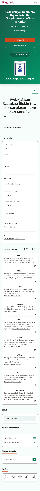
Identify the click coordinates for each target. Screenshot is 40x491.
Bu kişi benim (20, 184)
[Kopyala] (34, 266)
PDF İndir (19, 40)
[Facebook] (5, 477)
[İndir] (34, 459)
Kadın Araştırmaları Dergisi (20, 78)
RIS (27, 249)
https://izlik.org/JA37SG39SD (14, 239)
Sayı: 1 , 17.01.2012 (12, 419)
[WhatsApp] (13, 477)
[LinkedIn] (27, 477)
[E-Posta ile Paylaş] (34, 477)
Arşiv (4, 410)
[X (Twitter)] (20, 477)
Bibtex (36, 249)
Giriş (35, 2)
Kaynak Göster (19, 45)
